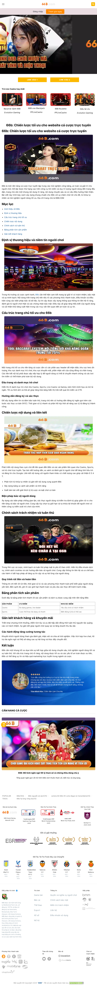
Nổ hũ (36, 920)
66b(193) (20, 796)
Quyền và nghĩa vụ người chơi (63, 895)
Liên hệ (53, 910)
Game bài (38, 895)
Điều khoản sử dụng (59, 915)
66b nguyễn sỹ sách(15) (37, 796)
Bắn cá (37, 900)
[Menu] (3, 4)
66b (37, 294)
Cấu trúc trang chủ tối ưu (15, 217)
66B (40, 983)
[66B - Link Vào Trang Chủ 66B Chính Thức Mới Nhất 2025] (48, 4)
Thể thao (38, 905)
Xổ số (36, 915)
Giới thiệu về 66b (12, 209)
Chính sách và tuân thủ (14, 225)
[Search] (93, 4)
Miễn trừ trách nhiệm (59, 905)
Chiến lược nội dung (13, 221)
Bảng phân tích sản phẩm (15, 229)
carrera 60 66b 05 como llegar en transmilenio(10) (70, 796)
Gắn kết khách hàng (13, 234)
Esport (37, 910)
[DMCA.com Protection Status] (76, 983)
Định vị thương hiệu (13, 213)
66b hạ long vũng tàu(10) (26, 799)
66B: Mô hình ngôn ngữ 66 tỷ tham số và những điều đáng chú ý (48, 773)
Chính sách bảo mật (59, 900)
